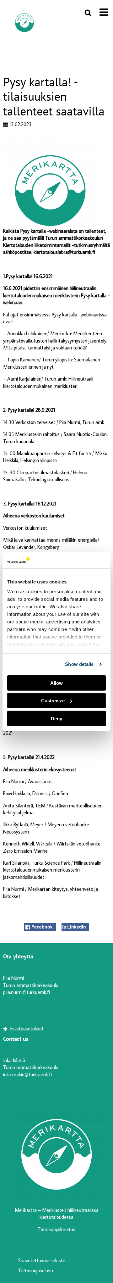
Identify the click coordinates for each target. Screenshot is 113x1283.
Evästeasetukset (26, 1028)
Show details (79, 664)
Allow (56, 683)
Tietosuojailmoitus (56, 1229)
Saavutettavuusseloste (41, 1260)
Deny (56, 718)
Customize (53, 700)
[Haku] (87, 12)
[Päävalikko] (104, 12)
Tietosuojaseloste (36, 1270)
